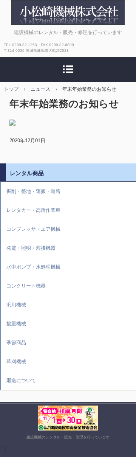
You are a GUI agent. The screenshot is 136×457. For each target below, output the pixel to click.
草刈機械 (16, 361)
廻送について (21, 380)
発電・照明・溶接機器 (31, 248)
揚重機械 (16, 323)
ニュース (40, 89)
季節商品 (16, 342)
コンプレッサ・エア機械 (33, 229)
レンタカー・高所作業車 (33, 210)
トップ (11, 89)
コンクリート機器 (26, 286)
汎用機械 (16, 305)
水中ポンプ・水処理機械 (33, 267)
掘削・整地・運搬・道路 (33, 191)
